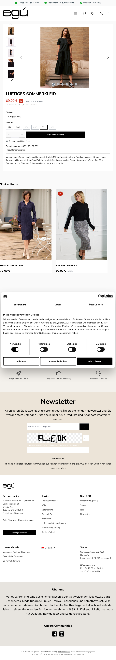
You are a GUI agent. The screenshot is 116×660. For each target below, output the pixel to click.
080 (18, 127)
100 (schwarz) (14, 116)
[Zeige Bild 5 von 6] (71, 84)
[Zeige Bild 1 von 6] (53, 84)
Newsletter (85, 514)
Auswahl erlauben (58, 361)
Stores (83, 505)
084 (27, 128)
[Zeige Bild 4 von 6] (67, 84)
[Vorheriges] (21, 57)
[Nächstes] (108, 57)
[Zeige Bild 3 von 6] (62, 84)
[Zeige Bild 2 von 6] (58, 84)
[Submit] (84, 426)
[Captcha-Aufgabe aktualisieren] (86, 438)
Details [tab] (58, 304)
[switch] (44, 349)
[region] (58, 57)
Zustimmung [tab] (20, 304)
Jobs (82, 509)
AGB (82, 463)
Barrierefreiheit (48, 532)
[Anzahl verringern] (8, 135)
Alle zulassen (94, 361)
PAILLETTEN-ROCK (66, 265)
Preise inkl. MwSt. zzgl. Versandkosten (21, 105)
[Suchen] (84, 13)
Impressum (46, 518)
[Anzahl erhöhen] (22, 135)
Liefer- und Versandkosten (53, 523)
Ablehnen (21, 361)
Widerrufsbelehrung (50, 527)
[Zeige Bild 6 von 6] (76, 84)
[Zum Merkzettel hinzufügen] (48, 192)
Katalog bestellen (49, 500)
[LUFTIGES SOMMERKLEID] (64, 57)
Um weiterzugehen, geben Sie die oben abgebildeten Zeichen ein (53, 445)
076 (9, 127)
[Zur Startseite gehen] (15, 13)
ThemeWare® (78, 654)
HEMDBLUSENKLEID (11, 265)
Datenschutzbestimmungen (31, 463)
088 (36, 128)
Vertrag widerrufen (19, 533)
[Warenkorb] (109, 13)
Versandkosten (64, 651)
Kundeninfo (46, 514)
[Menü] (75, 13)
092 (44, 127)
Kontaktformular (25, 520)
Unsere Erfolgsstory (89, 500)
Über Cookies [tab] (96, 304)
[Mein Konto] (101, 13)
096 (53, 128)
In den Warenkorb (55, 134)
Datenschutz (47, 509)
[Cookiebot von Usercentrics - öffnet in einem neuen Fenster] (100, 296)
